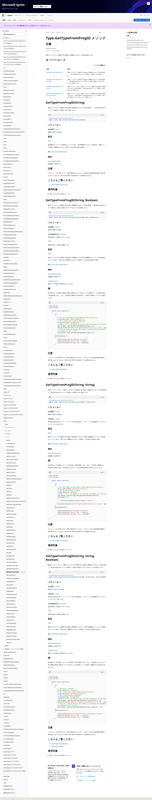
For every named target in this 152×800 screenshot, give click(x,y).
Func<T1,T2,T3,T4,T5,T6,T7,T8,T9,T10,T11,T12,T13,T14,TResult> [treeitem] (15, 53)
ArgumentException (54, 161)
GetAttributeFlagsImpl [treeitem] (12, 453)
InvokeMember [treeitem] (10, 581)
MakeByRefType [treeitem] (11, 630)
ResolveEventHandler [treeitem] (10, 315)
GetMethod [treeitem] (9, 527)
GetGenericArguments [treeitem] (13, 498)
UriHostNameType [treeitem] (9, 710)
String (57, 129)
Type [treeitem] (6, 424)
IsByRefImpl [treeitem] (9, 591)
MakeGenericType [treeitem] (11, 633)
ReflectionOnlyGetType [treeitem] (13, 639)
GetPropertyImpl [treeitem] (11, 549)
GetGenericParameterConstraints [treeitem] (16, 501)
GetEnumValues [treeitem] (11, 482)
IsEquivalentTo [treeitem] (10, 604)
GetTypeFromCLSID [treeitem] (12, 565)
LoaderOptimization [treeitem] (9, 186)
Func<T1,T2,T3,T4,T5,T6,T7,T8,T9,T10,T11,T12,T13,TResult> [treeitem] (15, 47)
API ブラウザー (60, 32)
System (54, 48)
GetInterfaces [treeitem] (10, 517)
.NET (53, 32)
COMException (53, 281)
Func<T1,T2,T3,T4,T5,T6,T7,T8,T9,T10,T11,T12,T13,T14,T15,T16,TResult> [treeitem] (15, 63)
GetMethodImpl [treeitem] (11, 530)
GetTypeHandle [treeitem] (10, 575)
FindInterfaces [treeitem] (10, 443)
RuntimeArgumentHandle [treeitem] (11, 318)
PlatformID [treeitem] (7, 292)
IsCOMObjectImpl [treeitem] (11, 594)
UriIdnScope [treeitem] (7, 713)
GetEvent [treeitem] (9, 485)
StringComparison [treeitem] (9, 353)
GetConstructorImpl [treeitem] (12, 459)
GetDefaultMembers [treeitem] (12, 466)
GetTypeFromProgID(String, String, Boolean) (137, 48)
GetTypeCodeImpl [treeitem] (11, 562)
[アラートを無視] (148, 3)
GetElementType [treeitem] (11, 469)
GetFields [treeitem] (9, 495)
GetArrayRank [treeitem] (10, 450)
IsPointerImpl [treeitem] (10, 613)
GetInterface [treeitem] (10, 511)
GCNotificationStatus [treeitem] (10, 74)
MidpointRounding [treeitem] (9, 209)
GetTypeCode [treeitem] (10, 559)
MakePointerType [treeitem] (11, 636)
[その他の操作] (104, 32)
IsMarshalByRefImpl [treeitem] (12, 610)
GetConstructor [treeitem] (10, 456)
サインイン (147, 15)
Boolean (63, 234)
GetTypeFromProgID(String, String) (137, 45)
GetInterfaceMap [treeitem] (11, 514)
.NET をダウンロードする (142, 20)
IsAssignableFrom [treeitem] (11, 588)
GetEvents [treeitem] (9, 488)
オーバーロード (131, 38)
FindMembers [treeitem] (10, 447)
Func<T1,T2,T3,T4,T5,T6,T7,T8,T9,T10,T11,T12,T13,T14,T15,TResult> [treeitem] (15, 58)
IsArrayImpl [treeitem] (9, 585)
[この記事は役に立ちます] (127, 58)
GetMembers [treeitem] (10, 524)
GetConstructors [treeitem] (11, 463)
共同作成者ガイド (58, 779)
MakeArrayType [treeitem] (10, 626)
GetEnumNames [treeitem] (11, 475)
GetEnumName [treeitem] (10, 472)
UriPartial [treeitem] (6, 723)
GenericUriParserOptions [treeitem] (11, 80)
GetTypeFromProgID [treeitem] (12, 572)
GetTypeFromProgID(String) (55, 72)
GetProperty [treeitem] (9, 546)
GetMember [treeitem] (9, 520)
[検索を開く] (141, 15)
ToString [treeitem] (8, 642)
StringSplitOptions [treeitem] (9, 357)
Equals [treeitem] (8, 440)
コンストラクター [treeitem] (10, 427)
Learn (47, 32)
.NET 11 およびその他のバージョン (60, 194)
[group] (77, 327)
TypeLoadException (57, 746)
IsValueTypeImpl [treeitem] (11, 623)
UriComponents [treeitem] (8, 700)
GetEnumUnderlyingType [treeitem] (13, 479)
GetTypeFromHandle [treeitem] (12, 569)
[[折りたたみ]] (25, 30)
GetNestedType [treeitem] (10, 536)
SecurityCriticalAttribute (59, 152)
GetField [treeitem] (8, 491)
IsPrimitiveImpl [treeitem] (10, 617)
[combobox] (14, 34)
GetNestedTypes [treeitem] (11, 540)
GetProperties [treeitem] (10, 543)
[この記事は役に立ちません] (129, 58)
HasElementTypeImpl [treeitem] (12, 578)
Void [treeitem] (5, 783)
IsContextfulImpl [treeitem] (11, 597)
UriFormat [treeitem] (6, 703)
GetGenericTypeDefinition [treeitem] (13, 504)
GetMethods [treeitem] (10, 533)
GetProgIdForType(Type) (59, 185)
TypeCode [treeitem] (6, 655)
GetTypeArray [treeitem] (10, 556)
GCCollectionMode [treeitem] (9, 71)
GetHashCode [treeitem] (10, 508)
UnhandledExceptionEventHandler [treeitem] (14, 691)
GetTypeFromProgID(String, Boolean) (137, 42)
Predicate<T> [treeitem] (7, 299)
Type (71, 74)
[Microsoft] (3, 15)
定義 (128, 36)
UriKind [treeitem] (6, 716)
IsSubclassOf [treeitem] (10, 620)
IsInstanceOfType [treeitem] (11, 607)
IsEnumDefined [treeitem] (10, 601)
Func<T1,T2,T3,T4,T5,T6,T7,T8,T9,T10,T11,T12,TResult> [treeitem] (15, 42)
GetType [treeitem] (8, 553)
